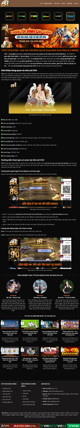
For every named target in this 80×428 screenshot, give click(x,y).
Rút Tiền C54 (7, 399)
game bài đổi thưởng (48, 417)
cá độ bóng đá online (43, 413)
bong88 (7, 415)
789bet (43, 415)
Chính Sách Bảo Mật (29, 404)
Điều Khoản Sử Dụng (29, 402)
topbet (34, 413)
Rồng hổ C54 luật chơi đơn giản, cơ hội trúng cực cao (70, 360)
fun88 (52, 413)
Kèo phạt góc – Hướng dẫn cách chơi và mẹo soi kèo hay (30, 360)
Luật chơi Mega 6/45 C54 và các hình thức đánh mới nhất (50, 333)
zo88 (29, 413)
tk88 (25, 417)
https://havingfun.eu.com (56, 391)
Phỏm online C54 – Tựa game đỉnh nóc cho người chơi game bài (70, 333)
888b (57, 415)
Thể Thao (57, 3)
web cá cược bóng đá (34, 417)
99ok (52, 415)
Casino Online (48, 3)
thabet (57, 413)
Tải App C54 (6, 394)
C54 (41, 3)
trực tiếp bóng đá (35, 415)
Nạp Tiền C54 (7, 397)
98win (62, 413)
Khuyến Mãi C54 (7, 402)
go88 (21, 413)
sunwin (71, 415)
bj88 (22, 415)
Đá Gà (76, 3)
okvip (17, 415)
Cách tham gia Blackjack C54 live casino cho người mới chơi (50, 360)
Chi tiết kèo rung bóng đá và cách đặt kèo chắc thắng (30, 333)
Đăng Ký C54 (7, 388)
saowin (62, 415)
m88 (25, 413)
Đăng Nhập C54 (7, 391)
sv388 (48, 415)
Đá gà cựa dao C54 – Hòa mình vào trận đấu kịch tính (10, 360)
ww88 (67, 413)
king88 (13, 415)
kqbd (75, 415)
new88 (26, 415)
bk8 (66, 415)
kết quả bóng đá (14, 413)
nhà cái (16, 174)
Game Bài (69, 3)
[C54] (9, 3)
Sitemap (56, 404)
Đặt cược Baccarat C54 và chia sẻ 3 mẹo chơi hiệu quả (10, 333)
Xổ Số (63, 3)
